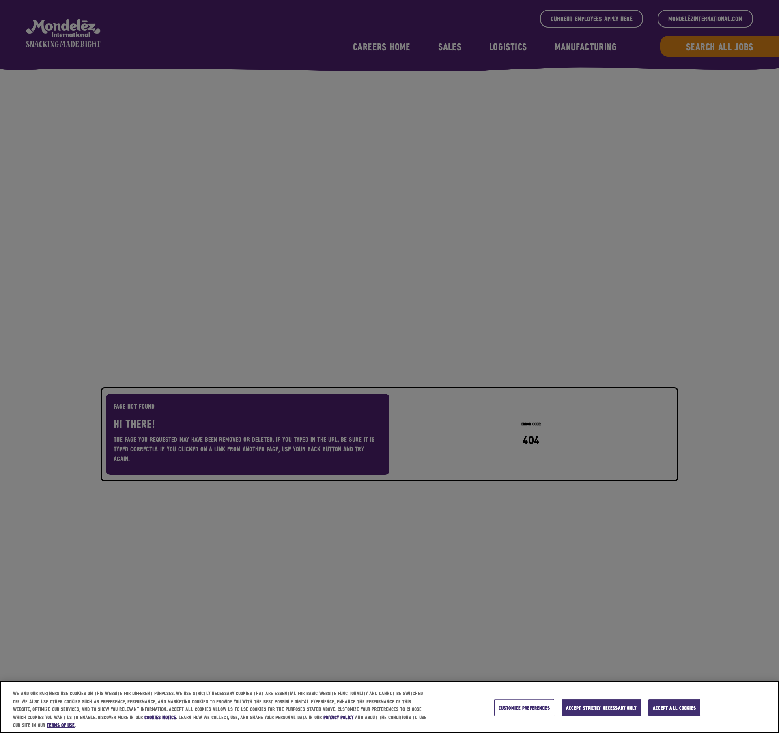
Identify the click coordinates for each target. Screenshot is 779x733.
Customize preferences (524, 708)
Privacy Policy (338, 717)
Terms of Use (61, 725)
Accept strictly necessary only (601, 708)
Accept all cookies (674, 708)
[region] (389, 707)
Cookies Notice (160, 717)
